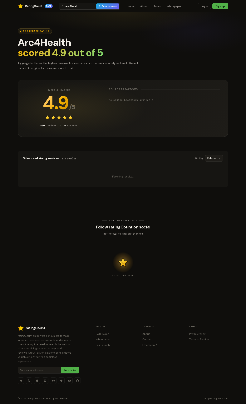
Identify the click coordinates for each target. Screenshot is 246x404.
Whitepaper (174, 6)
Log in (204, 6)
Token (157, 6)
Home (131, 6)
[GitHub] (77, 380)
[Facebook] (37, 380)
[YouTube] (69, 380)
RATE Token (102, 334)
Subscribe (70, 370)
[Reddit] (61, 380)
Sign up (220, 6)
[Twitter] (29, 380)
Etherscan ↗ (149, 345)
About (144, 6)
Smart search (109, 6)
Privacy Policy (197, 334)
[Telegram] (21, 380)
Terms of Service (199, 339)
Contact (147, 339)
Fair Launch (103, 345)
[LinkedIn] (45, 380)
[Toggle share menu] (123, 262)
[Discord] (53, 380)
